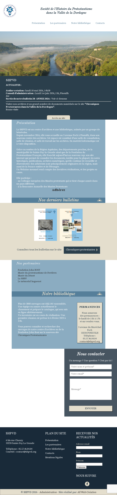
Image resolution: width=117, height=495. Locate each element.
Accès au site (58, 118)
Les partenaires (58, 23)
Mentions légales (54, 457)
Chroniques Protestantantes (32, 335)
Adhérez (58, 190)
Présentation (38, 23)
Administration (48, 492)
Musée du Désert (26, 275)
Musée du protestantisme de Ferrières (37, 272)
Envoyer (90, 408)
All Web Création (86, 492)
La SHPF (22, 278)
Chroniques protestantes (80, 249)
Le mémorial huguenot (29, 281)
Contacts (100, 23)
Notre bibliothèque (81, 23)
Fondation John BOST (29, 270)
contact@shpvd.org (90, 341)
